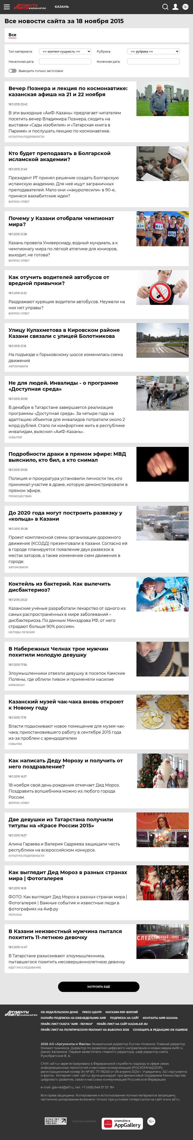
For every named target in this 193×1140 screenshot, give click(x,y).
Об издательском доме (59, 1012)
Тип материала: (21, 51)
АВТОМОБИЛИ (18, 366)
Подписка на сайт (124, 1018)
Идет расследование (25, 968)
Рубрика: (104, 51)
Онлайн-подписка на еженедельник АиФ (73, 1018)
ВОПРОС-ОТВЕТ (19, 202)
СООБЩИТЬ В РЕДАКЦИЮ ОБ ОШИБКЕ (160, 1029)
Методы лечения (22, 632)
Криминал (17, 685)
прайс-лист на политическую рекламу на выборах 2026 (85, 1029)
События (15, 437)
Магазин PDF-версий (122, 1012)
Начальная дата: (21, 61)
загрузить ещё (98, 986)
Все (12, 34)
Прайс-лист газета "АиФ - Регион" (67, 1024)
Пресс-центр (92, 1012)
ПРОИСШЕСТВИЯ (20, 496)
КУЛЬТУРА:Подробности (26, 137)
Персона (15, 915)
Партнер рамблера (84, 1121)
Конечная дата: (108, 61)
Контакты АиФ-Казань (160, 1018)
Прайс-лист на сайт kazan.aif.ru (122, 1024)
